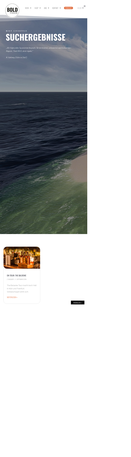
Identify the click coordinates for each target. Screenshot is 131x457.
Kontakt (55, 8)
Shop (36, 8)
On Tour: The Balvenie (16, 275)
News (27, 8)
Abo (45, 8)
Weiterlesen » (12, 297)
